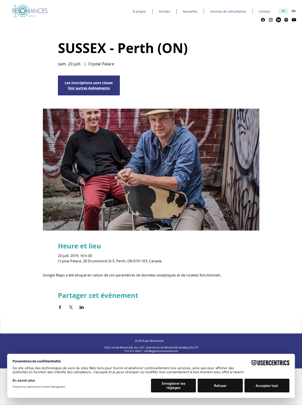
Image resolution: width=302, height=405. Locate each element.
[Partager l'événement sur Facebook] (60, 307)
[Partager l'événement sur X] (71, 307)
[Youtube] (293, 19)
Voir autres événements (89, 88)
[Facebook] (263, 19)
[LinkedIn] (278, 19)
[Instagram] (270, 19)
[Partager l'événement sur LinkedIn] (82, 307)
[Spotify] (286, 19)
